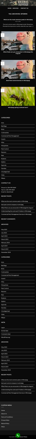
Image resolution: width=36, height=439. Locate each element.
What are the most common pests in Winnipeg (14, 201)
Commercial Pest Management (10, 136)
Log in (3, 327)
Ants (2, 123)
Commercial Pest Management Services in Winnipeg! (16, 214)
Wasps (3, 178)
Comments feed (5, 334)
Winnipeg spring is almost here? (18, 107)
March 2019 (4, 249)
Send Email (10, 192)
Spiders (3, 162)
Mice (2, 142)
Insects (3, 139)
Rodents (3, 158)
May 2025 (4, 229)
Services (15, 8)
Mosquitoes (4, 145)
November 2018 (6, 252)
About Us (4, 413)
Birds (2, 129)
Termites (3, 168)
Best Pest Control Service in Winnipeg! (18, 80)
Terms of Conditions (7, 417)
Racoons (3, 152)
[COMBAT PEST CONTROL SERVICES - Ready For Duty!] (19, 3)
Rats (2, 155)
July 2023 (4, 233)
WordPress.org (5, 337)
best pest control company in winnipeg (12, 204)
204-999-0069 (11, 187)
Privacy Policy (5, 420)
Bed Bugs (4, 126)
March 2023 (4, 239)
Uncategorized (5, 171)
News (9, 8)
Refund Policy (5, 423)
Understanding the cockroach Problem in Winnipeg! (16, 211)
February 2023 (5, 242)
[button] (2, 3)
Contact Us (24, 8)
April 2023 (4, 236)
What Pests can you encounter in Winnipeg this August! (17, 208)
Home (3, 410)
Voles (2, 175)
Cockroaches (5, 132)
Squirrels (3, 165)
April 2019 (4, 246)
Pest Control (5, 149)
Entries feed (4, 330)
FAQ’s (3, 426)
